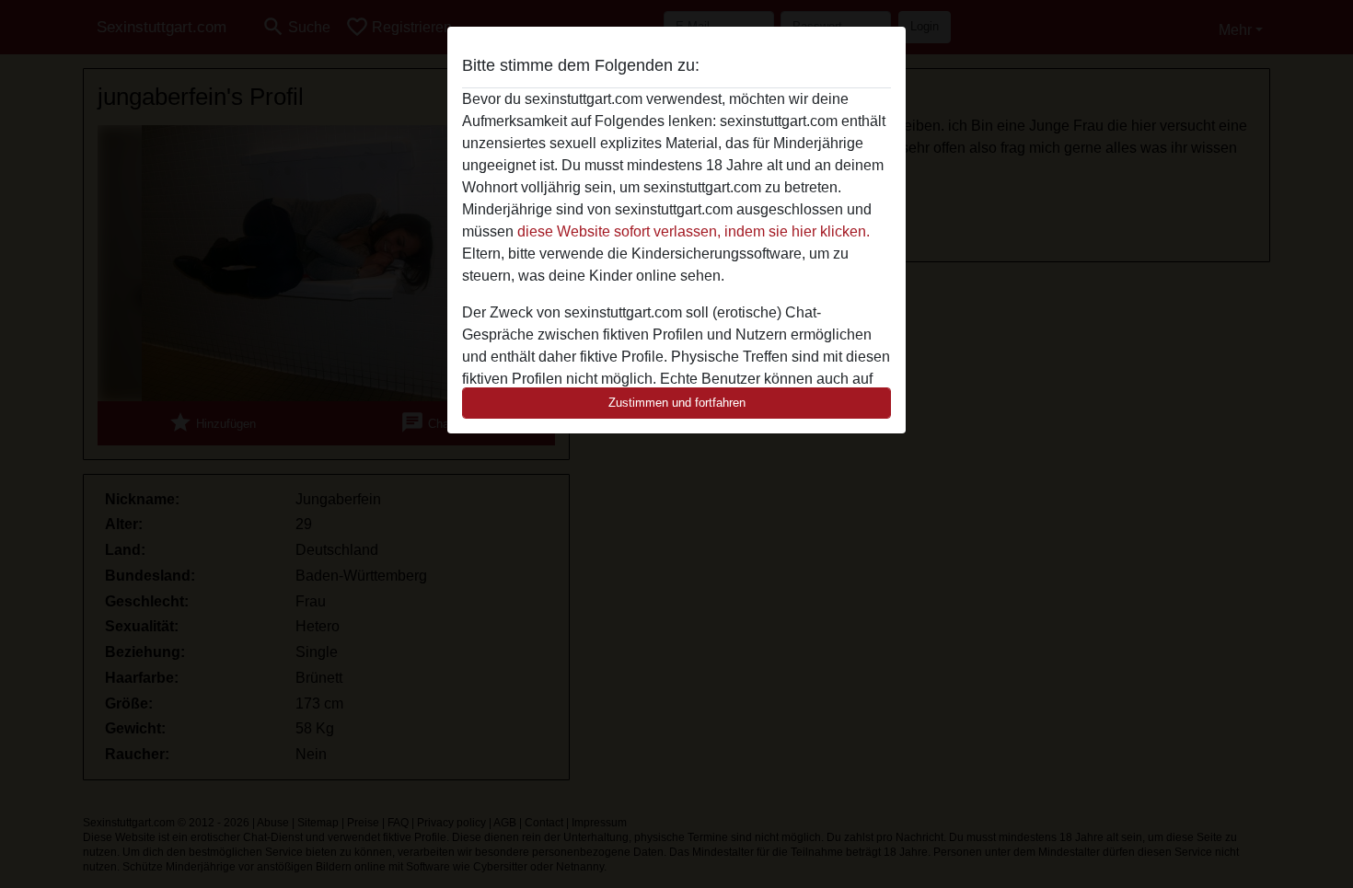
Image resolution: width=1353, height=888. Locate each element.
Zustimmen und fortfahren (677, 402)
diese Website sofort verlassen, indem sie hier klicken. (693, 231)
